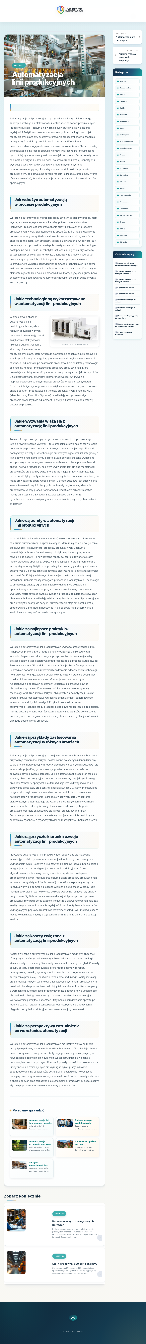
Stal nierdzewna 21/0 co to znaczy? (74, 1263)
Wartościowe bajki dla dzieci (125, 301)
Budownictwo (125, 88)
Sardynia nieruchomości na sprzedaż (38, 1164)
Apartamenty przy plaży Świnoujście (126, 317)
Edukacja (123, 101)
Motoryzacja (125, 135)
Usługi (122, 229)
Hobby (122, 108)
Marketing (124, 121)
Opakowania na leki (126, 288)
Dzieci (122, 95)
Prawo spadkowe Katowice (123, 333)
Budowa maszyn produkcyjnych (83, 1121)
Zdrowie (123, 242)
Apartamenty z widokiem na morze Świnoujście (127, 325)
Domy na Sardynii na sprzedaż (85, 1142)
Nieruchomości (126, 142)
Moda (122, 128)
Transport (124, 202)
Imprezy (123, 115)
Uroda (122, 222)
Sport (122, 188)
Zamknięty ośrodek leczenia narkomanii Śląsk (126, 264)
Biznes (123, 81)
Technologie (125, 195)
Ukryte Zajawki (126, 215)
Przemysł (19, 65)
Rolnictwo (124, 175)
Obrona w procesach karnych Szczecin (125, 272)
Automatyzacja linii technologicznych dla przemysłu (40, 1121)
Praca (122, 155)
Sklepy (123, 182)
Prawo (122, 162)
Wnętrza (123, 235)
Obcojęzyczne (126, 148)
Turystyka (124, 209)
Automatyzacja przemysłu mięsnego (40, 1142)
